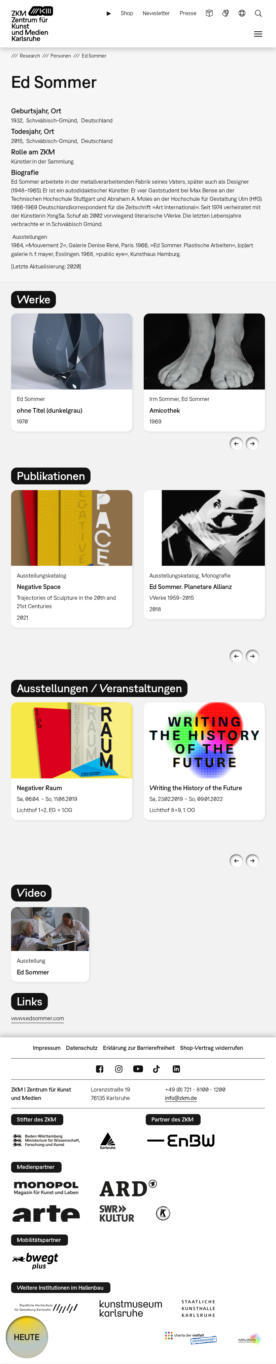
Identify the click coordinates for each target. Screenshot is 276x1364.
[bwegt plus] (35, 1261)
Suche (258, 13)
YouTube (138, 1069)
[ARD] (128, 1188)
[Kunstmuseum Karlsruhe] (131, 1308)
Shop (127, 13)
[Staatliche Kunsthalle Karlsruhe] (198, 1308)
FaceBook (99, 1069)
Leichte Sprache (209, 13)
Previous (236, 443)
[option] (71, 372)
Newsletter (156, 13)
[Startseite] (38, 24)
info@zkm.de (181, 1098)
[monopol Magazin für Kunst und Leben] (46, 1188)
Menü (258, 34)
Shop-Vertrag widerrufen (211, 1047)
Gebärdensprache (225, 13)
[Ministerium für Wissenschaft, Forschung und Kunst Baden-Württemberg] (46, 1140)
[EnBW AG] (180, 1141)
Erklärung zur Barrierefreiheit (139, 1047)
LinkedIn (176, 1069)
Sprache (242, 13)
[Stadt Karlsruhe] (108, 1140)
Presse (188, 13)
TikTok (157, 1069)
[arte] (46, 1213)
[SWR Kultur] (117, 1213)
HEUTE (27, 1337)
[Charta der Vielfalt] (190, 1339)
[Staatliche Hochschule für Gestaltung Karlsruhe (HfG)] (46, 1308)
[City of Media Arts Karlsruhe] (250, 1339)
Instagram (119, 1069)
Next (252, 443)
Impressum (47, 1047)
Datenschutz (82, 1047)
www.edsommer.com (37, 1018)
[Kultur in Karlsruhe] (162, 1213)
